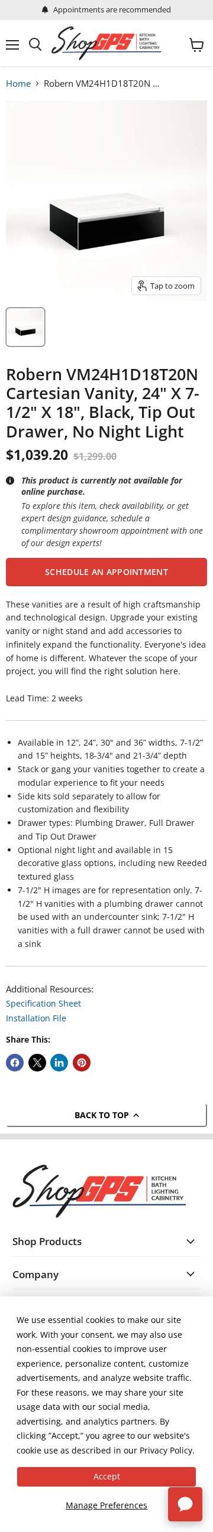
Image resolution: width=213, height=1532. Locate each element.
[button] (106, 572)
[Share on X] (37, 1063)
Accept (106, 1476)
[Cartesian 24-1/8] (25, 327)
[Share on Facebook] (15, 1063)
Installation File (36, 1018)
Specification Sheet (43, 1003)
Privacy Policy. (167, 1450)
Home (18, 83)
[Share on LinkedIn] (59, 1063)
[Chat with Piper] (185, 1504)
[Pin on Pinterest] (82, 1063)
